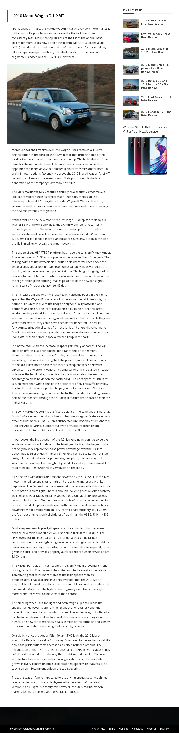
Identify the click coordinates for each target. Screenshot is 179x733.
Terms (112, 728)
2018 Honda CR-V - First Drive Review (156, 113)
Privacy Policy (98, 728)
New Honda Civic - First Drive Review (155, 35)
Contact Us (137, 728)
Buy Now (164, 728)
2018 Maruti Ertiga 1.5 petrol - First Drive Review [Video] (155, 68)
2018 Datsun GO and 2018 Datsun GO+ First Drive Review (155, 84)
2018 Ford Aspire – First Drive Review (156, 99)
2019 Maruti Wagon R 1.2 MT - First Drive (154, 50)
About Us (151, 728)
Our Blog (123, 728)
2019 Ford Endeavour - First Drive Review (155, 22)
